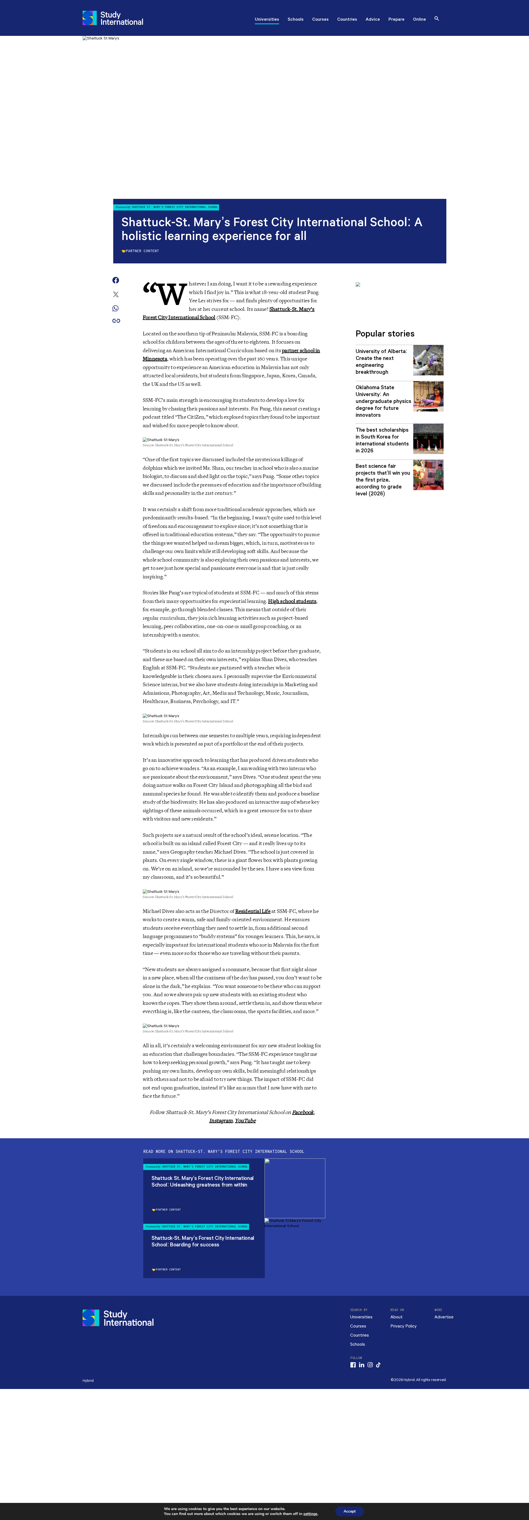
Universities (267, 19)
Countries (347, 19)
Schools (296, 19)
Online (419, 19)
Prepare (396, 19)
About (396, 1317)
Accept (350, 1511)
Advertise (444, 1317)
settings (310, 1513)
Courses (320, 19)
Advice (373, 19)
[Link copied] (116, 321)
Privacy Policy (403, 1326)
